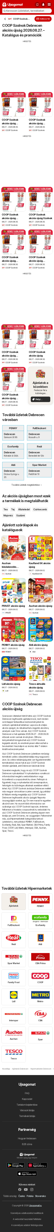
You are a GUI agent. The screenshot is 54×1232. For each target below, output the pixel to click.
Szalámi (20, 515)
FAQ (27, 1093)
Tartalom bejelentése (27, 1104)
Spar (4, 830)
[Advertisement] (27, 64)
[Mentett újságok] (37, 4)
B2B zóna (27, 1144)
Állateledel (24, 509)
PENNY (29, 821)
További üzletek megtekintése (25, 485)
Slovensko (40, 1196)
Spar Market (27, 824)
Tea (5, 509)
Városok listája (27, 1110)
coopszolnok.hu (22, 779)
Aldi (18, 824)
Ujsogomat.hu (35, 1205)
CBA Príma (38, 824)
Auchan (42, 827)
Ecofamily (6, 824)
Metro (21, 827)
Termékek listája (27, 1116)
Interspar (29, 827)
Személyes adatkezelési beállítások (27, 1213)
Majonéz (8, 515)
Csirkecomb (40, 509)
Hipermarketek (17, 818)
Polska (30, 1196)
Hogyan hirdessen (27, 1138)
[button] (43, 4)
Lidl (16, 827)
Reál (14, 824)
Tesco (10, 830)
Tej (12, 509)
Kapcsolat (27, 1098)
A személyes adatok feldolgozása (27, 1225)
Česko (21, 1196)
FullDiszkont (38, 821)
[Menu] (49, 4)
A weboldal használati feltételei (27, 1219)
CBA (36, 827)
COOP (11, 827)
